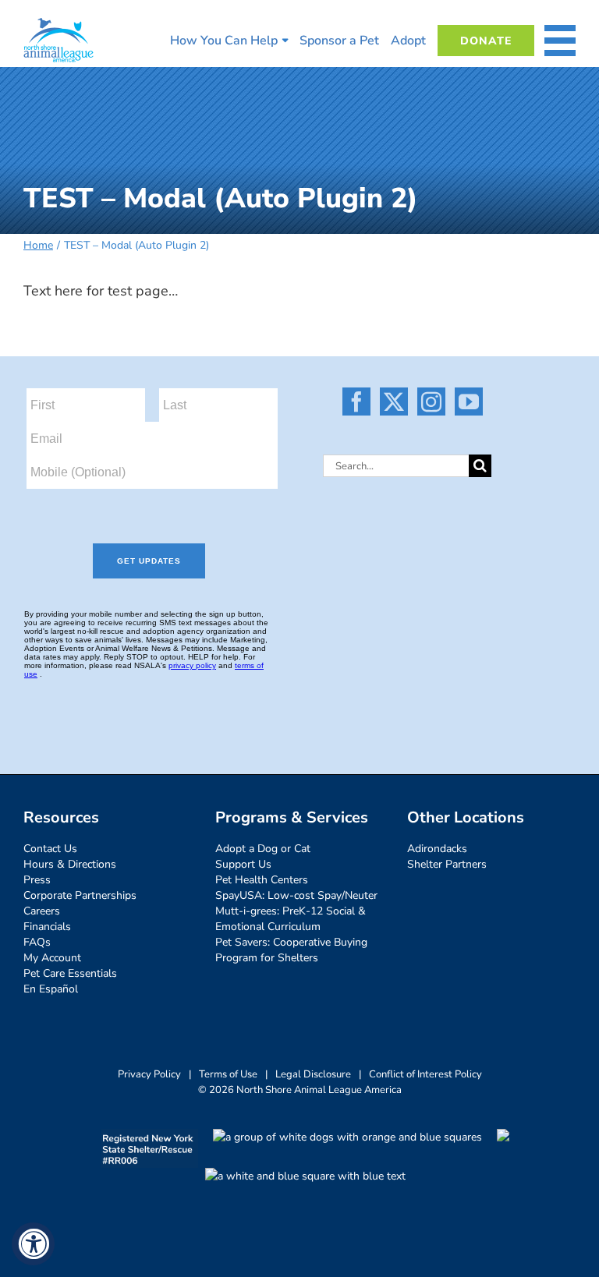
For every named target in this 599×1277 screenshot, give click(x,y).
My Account (52, 957)
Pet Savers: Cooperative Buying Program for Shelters (291, 950)
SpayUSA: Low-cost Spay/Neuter (296, 895)
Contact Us (50, 848)
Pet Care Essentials (70, 973)
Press (37, 879)
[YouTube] (469, 401)
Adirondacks (437, 848)
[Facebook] (356, 401)
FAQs (37, 942)
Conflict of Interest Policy (425, 1074)
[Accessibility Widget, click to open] (33, 1243)
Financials (47, 926)
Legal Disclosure (313, 1074)
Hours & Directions (69, 864)
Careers (41, 911)
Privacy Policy (149, 1074)
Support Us (243, 864)
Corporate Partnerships (79, 895)
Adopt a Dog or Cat (262, 848)
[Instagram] (431, 401)
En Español (50, 989)
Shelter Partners (447, 864)
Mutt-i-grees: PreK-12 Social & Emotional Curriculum (290, 919)
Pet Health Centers (261, 879)
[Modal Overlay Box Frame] (161, 545)
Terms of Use (228, 1074)
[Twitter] (394, 401)
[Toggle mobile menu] (560, 40)
